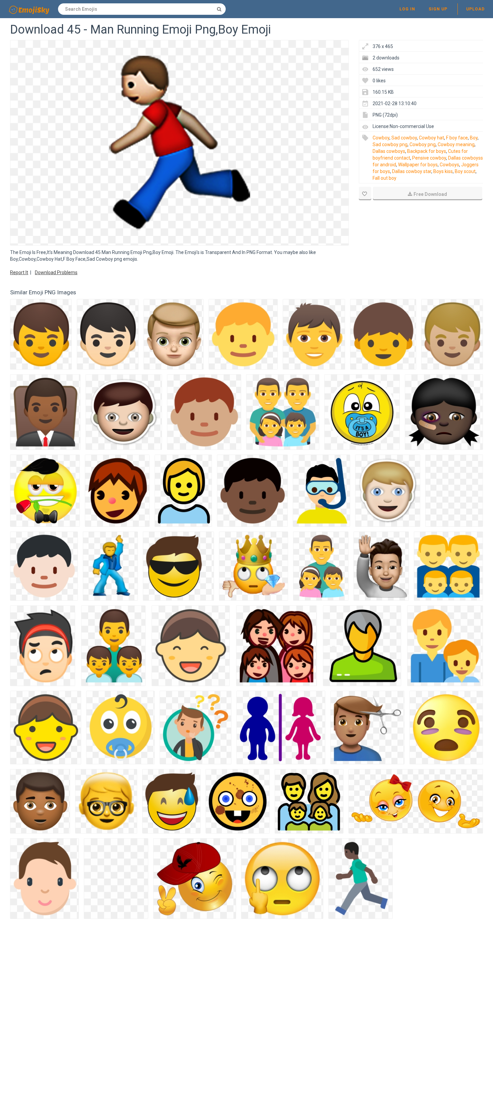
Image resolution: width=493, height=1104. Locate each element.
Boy (474, 137)
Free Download (430, 194)
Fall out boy (384, 178)
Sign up (438, 9)
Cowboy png (422, 144)
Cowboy (381, 137)
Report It (19, 272)
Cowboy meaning (456, 144)
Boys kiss (443, 171)
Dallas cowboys (389, 151)
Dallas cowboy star (411, 171)
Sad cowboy (404, 137)
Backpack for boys (426, 151)
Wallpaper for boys (418, 164)
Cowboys (449, 164)
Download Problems (56, 272)
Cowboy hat (431, 137)
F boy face (457, 137)
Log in (407, 9)
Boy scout (465, 171)
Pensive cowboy (429, 158)
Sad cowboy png (390, 144)
